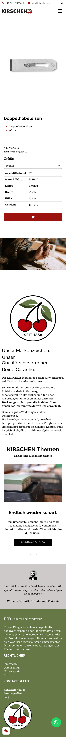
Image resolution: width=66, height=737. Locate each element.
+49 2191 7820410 (15, 3)
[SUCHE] (62, 3)
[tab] (30, 554)
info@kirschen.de (40, 3)
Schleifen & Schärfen (33, 542)
